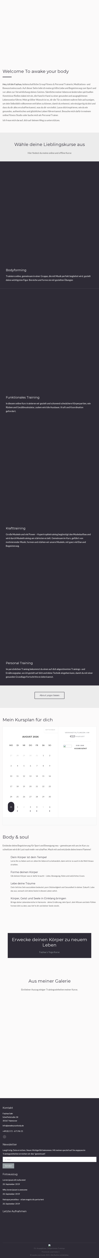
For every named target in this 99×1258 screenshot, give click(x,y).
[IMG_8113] (37, 1221)
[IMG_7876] (47, 1221)
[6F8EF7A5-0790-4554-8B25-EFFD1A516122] (87, 1221)
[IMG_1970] (17, 1221)
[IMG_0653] (8, 1231)
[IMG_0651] (17, 1231)
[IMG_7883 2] (37, 1060)
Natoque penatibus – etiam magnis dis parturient (23, 1199)
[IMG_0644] (27, 1231)
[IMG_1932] (62, 1010)
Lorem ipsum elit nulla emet (14, 1180)
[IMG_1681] (57, 1221)
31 (11, 807)
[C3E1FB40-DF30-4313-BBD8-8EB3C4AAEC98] (67, 1221)
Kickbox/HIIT (80, 748)
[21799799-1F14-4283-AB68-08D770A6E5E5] (77, 1221)
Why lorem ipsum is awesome (15, 1189)
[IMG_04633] (62, 1035)
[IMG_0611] (37, 1085)
